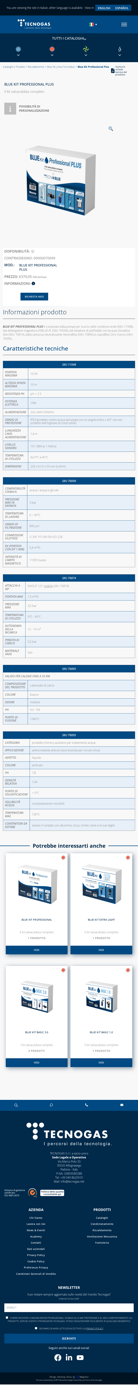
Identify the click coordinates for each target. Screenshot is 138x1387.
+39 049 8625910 (71, 1177)
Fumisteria (102, 1242)
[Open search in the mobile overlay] (16, 1105)
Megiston (84, 1376)
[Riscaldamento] (52, 49)
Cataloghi (102, 1217)
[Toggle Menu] (124, 24)
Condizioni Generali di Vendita (36, 1273)
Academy (36, 1236)
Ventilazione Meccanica (102, 1236)
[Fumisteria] (120, 49)
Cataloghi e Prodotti (14, 66)
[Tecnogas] (69, 1150)
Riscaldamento (36, 66)
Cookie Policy (36, 1261)
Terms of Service (92, 1380)
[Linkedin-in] (69, 1357)
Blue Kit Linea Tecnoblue (61, 66)
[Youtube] (80, 1357)
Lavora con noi (36, 1224)
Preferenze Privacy (36, 1267)
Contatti (36, 1242)
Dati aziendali (36, 1248)
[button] (93, 24)
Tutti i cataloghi (68, 38)
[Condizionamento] (18, 49)
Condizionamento (102, 1224)
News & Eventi (36, 1230)
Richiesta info (34, 296)
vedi (36, 950)
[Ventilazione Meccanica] (86, 49)
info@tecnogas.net (72, 1181)
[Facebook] (57, 1357)
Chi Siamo (35, 1217)
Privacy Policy (36, 1255)
